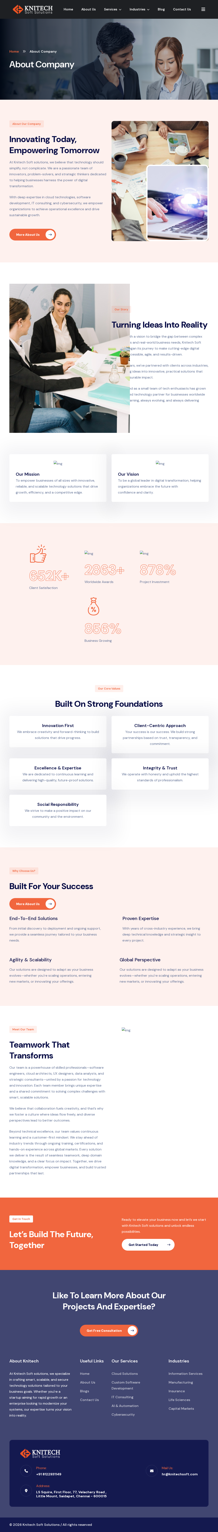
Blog (161, 9)
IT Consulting (122, 1397)
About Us (88, 9)
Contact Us (182, 9)
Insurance (177, 1391)
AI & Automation (125, 1406)
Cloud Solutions (125, 1373)
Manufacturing (181, 1382)
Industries (138, 9)
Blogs (84, 1391)
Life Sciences (179, 1400)
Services (111, 9)
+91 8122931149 (48, 1474)
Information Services (185, 1373)
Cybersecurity (123, 1414)
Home (68, 9)
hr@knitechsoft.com (180, 1474)
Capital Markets (181, 1408)
